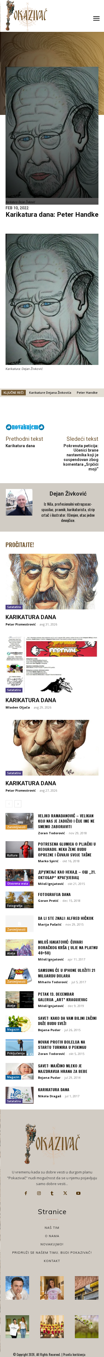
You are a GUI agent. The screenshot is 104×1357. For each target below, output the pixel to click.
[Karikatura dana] (52, 581)
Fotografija (14, 906)
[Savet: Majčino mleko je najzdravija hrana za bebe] (20, 1071)
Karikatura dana (20, 446)
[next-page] (17, 803)
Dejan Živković (68, 493)
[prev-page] (9, 803)
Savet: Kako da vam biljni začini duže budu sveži (67, 1020)
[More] (69, 411)
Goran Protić (48, 900)
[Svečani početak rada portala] (52, 1326)
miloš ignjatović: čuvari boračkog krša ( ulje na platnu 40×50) (68, 947)
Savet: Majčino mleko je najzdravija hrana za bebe (62, 1068)
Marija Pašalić (50, 924)
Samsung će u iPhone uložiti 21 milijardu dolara (66, 973)
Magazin (13, 1029)
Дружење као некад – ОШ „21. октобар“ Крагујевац (67, 874)
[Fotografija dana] (20, 900)
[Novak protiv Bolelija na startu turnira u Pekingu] (20, 1047)
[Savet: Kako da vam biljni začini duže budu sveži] (20, 1023)
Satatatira (14, 607)
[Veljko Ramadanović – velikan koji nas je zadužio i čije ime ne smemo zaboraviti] (20, 821)
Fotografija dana (54, 894)
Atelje (11, 953)
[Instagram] (39, 1193)
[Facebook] (26, 1193)
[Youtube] (78, 1193)
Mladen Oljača (18, 707)
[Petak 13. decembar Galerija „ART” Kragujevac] (20, 999)
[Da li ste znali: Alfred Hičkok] (20, 923)
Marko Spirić (48, 861)
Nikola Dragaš (49, 1096)
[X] (65, 1193)
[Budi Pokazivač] (17, 1326)
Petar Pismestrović (21, 624)
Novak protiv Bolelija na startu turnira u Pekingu (62, 1044)
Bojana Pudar (49, 1030)
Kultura (12, 855)
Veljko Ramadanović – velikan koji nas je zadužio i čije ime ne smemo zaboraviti (66, 821)
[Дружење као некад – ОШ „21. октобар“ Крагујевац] (20, 877)
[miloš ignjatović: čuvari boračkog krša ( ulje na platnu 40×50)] (20, 947)
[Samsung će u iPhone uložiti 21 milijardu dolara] (20, 975)
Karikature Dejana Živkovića (50, 392)
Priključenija (16, 1053)
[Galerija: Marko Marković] (86, 1326)
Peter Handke (87, 392)
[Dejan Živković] (20, 507)
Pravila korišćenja (73, 1354)
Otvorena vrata (17, 883)
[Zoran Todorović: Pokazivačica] (86, 1288)
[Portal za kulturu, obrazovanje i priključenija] (26, 15)
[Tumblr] (52, 1193)
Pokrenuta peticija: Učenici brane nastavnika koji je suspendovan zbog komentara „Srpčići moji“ (80, 457)
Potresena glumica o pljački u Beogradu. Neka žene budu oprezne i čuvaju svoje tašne (67, 849)
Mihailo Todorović (53, 982)
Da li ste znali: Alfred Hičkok (65, 918)
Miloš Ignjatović (51, 884)
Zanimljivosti (16, 827)
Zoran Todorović (51, 833)
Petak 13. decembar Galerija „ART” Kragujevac (62, 996)
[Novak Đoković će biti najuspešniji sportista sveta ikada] (17, 1288)
